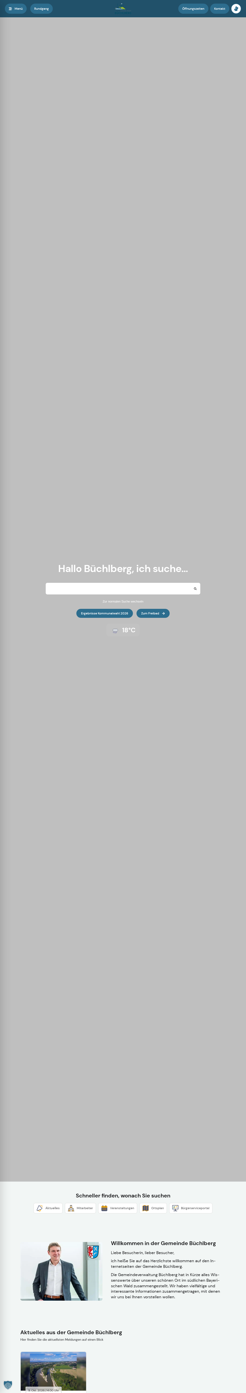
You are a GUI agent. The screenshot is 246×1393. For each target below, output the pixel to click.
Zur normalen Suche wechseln (123, 601)
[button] (8, 1385)
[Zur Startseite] (123, 8)
